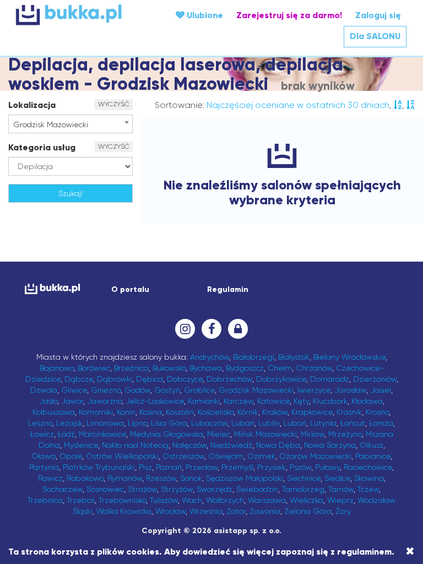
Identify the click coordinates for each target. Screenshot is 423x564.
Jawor (72, 401)
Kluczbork (330, 401)
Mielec (218, 434)
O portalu (130, 289)
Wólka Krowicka (123, 511)
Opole (70, 456)
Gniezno (106, 390)
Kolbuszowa (53, 412)
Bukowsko (169, 368)
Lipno (137, 423)
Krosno (377, 412)
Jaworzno (104, 401)
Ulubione (204, 15)
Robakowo (85, 478)
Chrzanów (314, 368)
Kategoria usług (41, 147)
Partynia (44, 467)
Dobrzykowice (281, 379)
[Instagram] (185, 329)
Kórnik (247, 412)
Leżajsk (69, 423)
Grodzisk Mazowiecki (256, 390)
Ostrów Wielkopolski (122, 456)
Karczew (238, 401)
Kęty (301, 401)
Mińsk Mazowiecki (265, 434)
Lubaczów (209, 423)
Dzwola (43, 390)
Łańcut (352, 423)
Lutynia (323, 423)
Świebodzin (257, 489)
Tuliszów (164, 500)
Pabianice (373, 456)
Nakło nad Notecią (135, 445)
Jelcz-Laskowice (155, 401)
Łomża (381, 423)
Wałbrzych (225, 500)
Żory (343, 511)
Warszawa (267, 500)
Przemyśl (237, 467)
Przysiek (271, 467)
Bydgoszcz (245, 368)
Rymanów (124, 478)
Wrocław (170, 511)
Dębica (149, 379)
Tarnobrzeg (303, 489)
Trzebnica (45, 500)
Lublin (269, 423)
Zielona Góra (308, 511)
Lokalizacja (32, 105)
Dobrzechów (229, 379)
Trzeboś (81, 500)
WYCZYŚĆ (113, 104)
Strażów (142, 489)
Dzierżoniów (375, 379)
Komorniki (96, 412)
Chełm (280, 368)
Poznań (169, 467)
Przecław (202, 467)
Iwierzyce (313, 390)
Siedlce (337, 478)
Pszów (300, 467)
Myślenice (81, 445)
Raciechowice (368, 467)
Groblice (199, 390)
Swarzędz (214, 489)
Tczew (368, 489)
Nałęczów (189, 445)
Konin (126, 412)
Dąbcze (78, 379)
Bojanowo (57, 368)
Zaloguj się (378, 15)
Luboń (295, 423)
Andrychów (209, 356)
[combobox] (70, 124)
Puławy (327, 467)
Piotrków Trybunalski (99, 467)
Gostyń (167, 390)
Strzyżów (177, 489)
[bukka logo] (49, 289)
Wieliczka (306, 500)
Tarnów (341, 489)
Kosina (150, 412)
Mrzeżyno (345, 434)
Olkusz (371, 445)
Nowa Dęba (278, 445)
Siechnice (304, 478)
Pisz (145, 467)
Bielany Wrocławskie (349, 356)
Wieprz (340, 500)
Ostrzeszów (183, 456)
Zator (236, 511)
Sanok (191, 478)
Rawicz (50, 478)
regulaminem (364, 551)
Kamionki (204, 401)
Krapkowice (312, 412)
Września (206, 511)
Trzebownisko (122, 500)
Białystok (294, 356)
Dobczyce (185, 379)
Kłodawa (367, 401)
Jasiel (380, 390)
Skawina (369, 478)
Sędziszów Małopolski (244, 478)
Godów (137, 390)
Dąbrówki (114, 379)
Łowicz (42, 434)
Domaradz (329, 379)
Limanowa (105, 423)
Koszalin (180, 412)
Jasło (48, 401)
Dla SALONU (375, 36)
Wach (192, 500)
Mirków (312, 434)
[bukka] (81, 14)
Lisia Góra (169, 423)
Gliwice (74, 390)
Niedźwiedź (231, 445)
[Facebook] (211, 329)
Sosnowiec (105, 489)
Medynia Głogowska (166, 434)
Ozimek (261, 456)
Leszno (40, 423)
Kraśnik (349, 412)
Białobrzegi (253, 356)
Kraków (275, 412)
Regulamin (227, 289)
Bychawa (205, 368)
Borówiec (94, 368)
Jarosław (350, 390)
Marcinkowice (102, 434)
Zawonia (265, 511)
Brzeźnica (131, 368)
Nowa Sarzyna (330, 445)
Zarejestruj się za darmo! (289, 15)
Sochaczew (62, 489)
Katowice (273, 401)
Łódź (66, 434)
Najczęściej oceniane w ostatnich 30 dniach (298, 105)
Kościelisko (216, 412)
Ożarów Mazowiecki (315, 456)
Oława (43, 456)
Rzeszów (161, 478)
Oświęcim (225, 456)
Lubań (242, 423)
